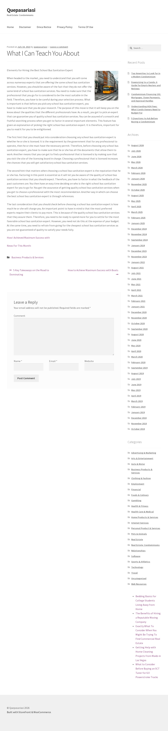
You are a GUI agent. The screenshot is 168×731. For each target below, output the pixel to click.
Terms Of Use (85, 27)
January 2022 (138, 262)
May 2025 (135, 201)
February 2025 (138, 217)
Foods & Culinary (140, 495)
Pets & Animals (139, 533)
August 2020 (137, 334)
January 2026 (138, 178)
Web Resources (139, 584)
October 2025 (138, 189)
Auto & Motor (138, 464)
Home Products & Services (144, 517)
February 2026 (138, 173)
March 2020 (137, 356)
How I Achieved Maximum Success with (28, 237)
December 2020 (139, 312)
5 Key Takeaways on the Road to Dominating (29, 272)
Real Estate (137, 539)
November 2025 (139, 184)
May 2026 (135, 162)
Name (18, 361)
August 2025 (137, 195)
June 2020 (136, 340)
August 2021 (137, 267)
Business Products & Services (27, 257)
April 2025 (136, 206)
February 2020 (138, 362)
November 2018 (139, 423)
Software (135, 556)
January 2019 (138, 412)
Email (53, 361)
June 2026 (136, 156)
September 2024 (139, 239)
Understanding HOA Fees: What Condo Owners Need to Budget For (145, 109)
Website (89, 361)
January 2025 (138, 223)
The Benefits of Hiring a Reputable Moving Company (148, 617)
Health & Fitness (139, 506)
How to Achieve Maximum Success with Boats (93, 272)
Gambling (136, 500)
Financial (136, 489)
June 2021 (136, 278)
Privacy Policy (64, 27)
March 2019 (137, 401)
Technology (137, 567)
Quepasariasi (21, 10)
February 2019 (138, 406)
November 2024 (139, 234)
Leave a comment (59, 46)
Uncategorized (138, 578)
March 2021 (137, 295)
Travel (134, 572)
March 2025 (137, 212)
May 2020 (135, 345)
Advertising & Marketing (143, 452)
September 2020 (139, 329)
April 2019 (136, 395)
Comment (19, 315)
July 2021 (136, 273)
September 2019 (139, 367)
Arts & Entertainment (142, 458)
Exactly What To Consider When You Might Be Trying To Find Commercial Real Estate (148, 634)
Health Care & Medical (142, 511)
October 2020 (138, 323)
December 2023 (139, 251)
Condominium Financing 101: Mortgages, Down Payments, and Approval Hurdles (146, 97)
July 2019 (136, 379)
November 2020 (139, 317)
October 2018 (138, 428)
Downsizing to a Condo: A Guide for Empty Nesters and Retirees (146, 85)
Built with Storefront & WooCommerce (29, 712)
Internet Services (140, 522)
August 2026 (137, 145)
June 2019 (136, 384)
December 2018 (139, 417)
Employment (137, 483)
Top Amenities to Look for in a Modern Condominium (145, 75)
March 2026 (137, 167)
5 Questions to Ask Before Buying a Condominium (144, 120)
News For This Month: (19, 245)
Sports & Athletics (140, 561)
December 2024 (139, 228)
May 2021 (135, 284)
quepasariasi (40, 46)
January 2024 (138, 245)
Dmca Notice (44, 27)
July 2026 (136, 150)
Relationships (138, 550)
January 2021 (138, 306)
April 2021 (136, 290)
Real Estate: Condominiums (145, 545)
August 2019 (137, 373)
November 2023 (139, 256)
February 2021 (138, 301)
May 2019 (135, 390)
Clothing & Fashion (141, 478)
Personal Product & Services (145, 528)
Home (10, 27)
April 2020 (136, 351)
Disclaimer (25, 27)
